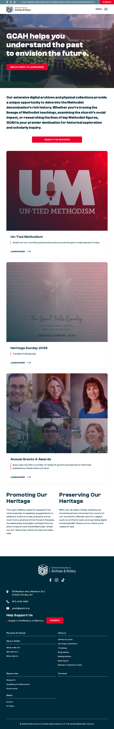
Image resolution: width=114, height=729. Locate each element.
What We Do (12, 656)
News (9, 695)
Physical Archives (15, 633)
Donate (107, 2)
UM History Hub (65, 639)
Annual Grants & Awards (31, 459)
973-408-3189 (20, 601)
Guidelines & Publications (18, 684)
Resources (12, 673)
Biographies (63, 652)
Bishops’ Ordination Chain (70, 665)
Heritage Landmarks (67, 644)
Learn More (18, 251)
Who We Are (12, 652)
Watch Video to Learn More (27, 67)
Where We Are (13, 648)
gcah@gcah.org (20, 608)
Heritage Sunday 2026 (29, 348)
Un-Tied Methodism (27, 237)
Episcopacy (63, 661)
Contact (62, 673)
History (62, 633)
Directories (11, 688)
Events (9, 702)
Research (10, 680)
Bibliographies (64, 656)
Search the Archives (57, 139)
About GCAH (13, 641)
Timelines (62, 648)
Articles (10, 706)
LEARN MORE (18, 362)
